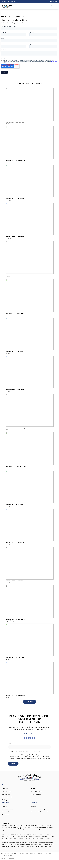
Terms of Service (44, 834)
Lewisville (33, 806)
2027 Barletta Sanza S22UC (15, 657)
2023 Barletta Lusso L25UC (15, 351)
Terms (24, 760)
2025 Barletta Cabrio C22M (15, 160)
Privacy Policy (16, 760)
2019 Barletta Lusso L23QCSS (16, 466)
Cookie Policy (24, 853)
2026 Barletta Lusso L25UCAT (16, 619)
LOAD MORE (29, 702)
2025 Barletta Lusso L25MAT (15, 542)
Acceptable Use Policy (7, 855)
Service (33, 788)
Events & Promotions (8, 809)
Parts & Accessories (36, 791)
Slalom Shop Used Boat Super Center (41, 812)
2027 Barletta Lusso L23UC (15, 581)
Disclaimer (33, 853)
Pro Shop (4, 800)
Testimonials (5, 814)
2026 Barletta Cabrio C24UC (16, 122)
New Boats (5, 788)
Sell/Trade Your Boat (8, 797)
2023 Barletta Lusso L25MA (15, 198)
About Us (4, 806)
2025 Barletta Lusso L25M (15, 237)
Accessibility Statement (44, 853)
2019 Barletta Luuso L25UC (15, 313)
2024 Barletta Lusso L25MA (15, 390)
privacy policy (21, 846)
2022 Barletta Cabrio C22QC (16, 428)
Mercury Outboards (36, 794)
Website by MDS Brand (7, 858)
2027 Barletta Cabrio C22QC (16, 695)
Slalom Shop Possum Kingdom (39, 809)
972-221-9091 (53, 1)
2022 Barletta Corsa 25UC (15, 275)
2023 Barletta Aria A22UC (15, 504)
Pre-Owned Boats (7, 791)
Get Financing (6, 794)
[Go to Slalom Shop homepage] (7, 6)
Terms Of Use (14, 853)
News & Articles (6, 812)
